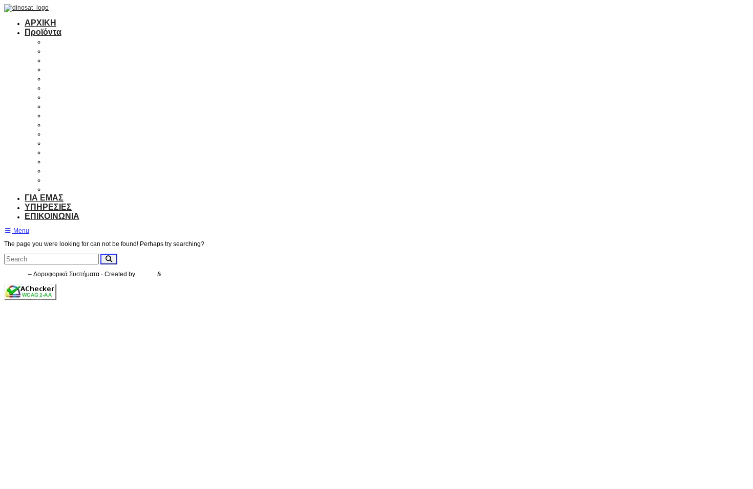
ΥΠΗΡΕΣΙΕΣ (48, 207)
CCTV (56, 161)
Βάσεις (58, 124)
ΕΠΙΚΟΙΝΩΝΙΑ (52, 216)
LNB (53, 87)
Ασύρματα (65, 142)
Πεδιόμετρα (68, 133)
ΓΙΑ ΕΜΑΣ (44, 197)
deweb (172, 274)
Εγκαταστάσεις (74, 188)
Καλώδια (62, 105)
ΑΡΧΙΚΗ (40, 22)
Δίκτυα (58, 170)
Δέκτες (58, 59)
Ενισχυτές (64, 68)
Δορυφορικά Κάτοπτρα (90, 41)
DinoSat (15, 274)
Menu (20, 230)
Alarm (56, 151)
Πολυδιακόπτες (75, 78)
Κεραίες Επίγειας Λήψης (92, 50)
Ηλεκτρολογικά (74, 179)
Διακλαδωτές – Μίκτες (87, 96)
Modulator (65, 114)
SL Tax (147, 274)
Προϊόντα (43, 32)
